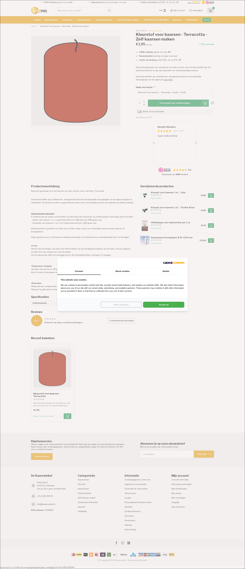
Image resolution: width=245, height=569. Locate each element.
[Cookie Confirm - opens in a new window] (173, 262)
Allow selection (121, 305)
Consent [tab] (79, 271)
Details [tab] (166, 271)
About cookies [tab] (122, 271)
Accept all (164, 305)
